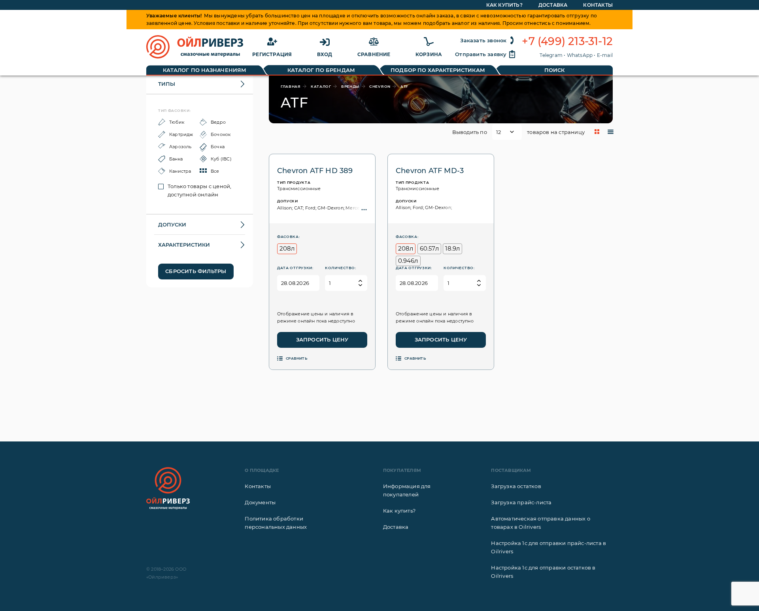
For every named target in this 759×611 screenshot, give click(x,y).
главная (291, 86)
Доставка (553, 5)
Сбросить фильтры (195, 271)
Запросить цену (322, 339)
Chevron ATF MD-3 (430, 170)
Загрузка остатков (516, 486)
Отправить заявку (480, 54)
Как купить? (504, 5)
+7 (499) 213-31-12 (567, 41)
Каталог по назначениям (204, 70)
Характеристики (184, 244)
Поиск (554, 70)
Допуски (172, 224)
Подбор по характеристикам (438, 70)
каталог (321, 86)
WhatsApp (580, 55)
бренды (350, 86)
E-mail (605, 55)
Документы (260, 502)
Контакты (598, 5)
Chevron (380, 86)
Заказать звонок (483, 40)
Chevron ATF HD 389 (315, 170)
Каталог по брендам (321, 70)
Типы (166, 84)
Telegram (551, 55)
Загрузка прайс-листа (521, 502)
